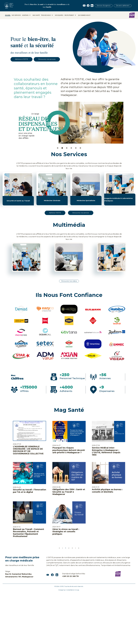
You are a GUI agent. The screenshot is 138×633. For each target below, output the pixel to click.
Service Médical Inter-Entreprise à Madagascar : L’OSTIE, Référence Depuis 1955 (106, 404)
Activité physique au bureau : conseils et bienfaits (107, 444)
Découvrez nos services (46, 59)
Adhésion (25, 15)
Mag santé (36, 15)
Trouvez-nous (46, 15)
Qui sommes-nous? (84, 15)
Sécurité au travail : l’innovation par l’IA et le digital (29, 444)
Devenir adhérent (122, 5)
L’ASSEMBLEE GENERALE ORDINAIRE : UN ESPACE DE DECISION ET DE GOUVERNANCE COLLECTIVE (28, 403)
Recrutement (69, 15)
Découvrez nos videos (69, 281)
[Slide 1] (57, 148)
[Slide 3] (66, 148)
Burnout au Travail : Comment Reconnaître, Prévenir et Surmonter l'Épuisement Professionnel (28, 486)
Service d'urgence (104, 5)
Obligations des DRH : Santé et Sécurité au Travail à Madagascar (68, 445)
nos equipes (59, 15)
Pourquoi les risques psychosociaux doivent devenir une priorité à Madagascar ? (68, 403)
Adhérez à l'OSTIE (21, 59)
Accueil (7, 15)
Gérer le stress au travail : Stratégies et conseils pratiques (65, 485)
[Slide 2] (62, 148)
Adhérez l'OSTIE (55, 213)
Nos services (16, 15)
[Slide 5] (75, 148)
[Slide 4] (71, 148)
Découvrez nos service (80, 213)
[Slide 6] (80, 148)
